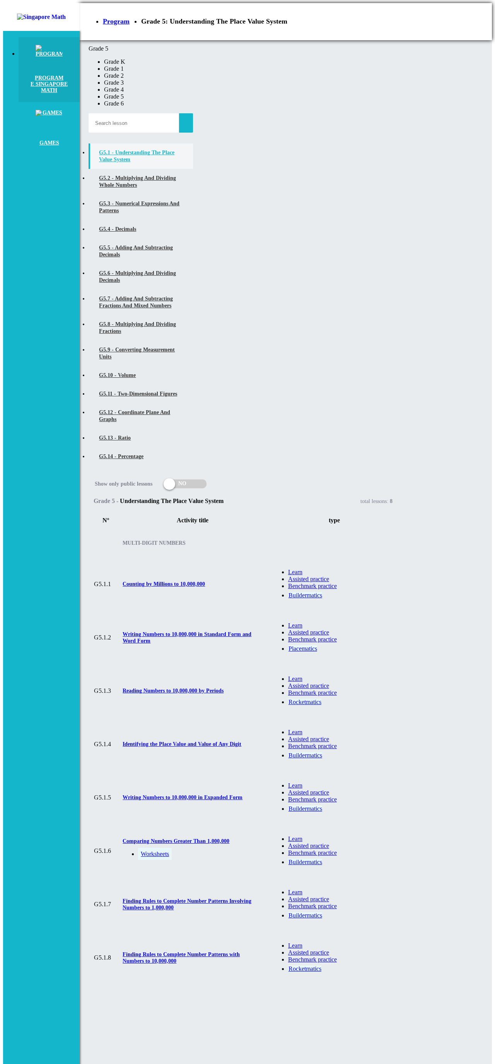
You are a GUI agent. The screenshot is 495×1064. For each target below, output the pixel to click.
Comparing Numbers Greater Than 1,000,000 (176, 841)
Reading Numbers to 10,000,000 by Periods (173, 691)
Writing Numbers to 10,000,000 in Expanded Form (182, 797)
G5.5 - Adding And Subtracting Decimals (136, 251)
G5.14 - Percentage (121, 456)
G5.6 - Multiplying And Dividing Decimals (137, 276)
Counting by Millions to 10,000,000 (164, 584)
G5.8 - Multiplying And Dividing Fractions (137, 327)
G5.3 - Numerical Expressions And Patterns (139, 207)
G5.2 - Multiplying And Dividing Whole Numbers (137, 181)
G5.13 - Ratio (115, 438)
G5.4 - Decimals (117, 229)
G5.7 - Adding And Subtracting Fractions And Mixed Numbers (136, 302)
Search (186, 123)
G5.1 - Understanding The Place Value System (136, 156)
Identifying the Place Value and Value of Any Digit (182, 744)
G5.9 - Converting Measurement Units (137, 353)
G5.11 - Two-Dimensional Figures (138, 394)
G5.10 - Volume (117, 375)
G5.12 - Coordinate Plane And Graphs (134, 415)
